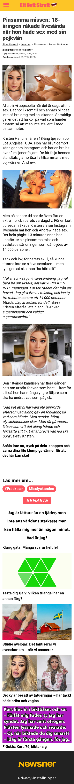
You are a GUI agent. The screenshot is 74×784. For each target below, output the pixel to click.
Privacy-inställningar (37, 778)
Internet (25, 44)
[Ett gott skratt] (37, 5)
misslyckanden (41, 488)
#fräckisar (14, 488)
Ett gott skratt (10, 44)
